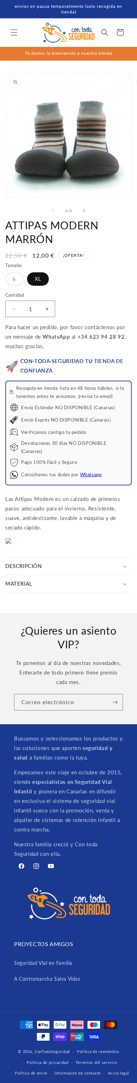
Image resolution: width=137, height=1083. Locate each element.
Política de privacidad (47, 1062)
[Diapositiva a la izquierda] (53, 210)
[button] (14, 32)
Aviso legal (118, 1073)
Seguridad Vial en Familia (43, 963)
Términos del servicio (96, 1062)
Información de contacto (77, 1073)
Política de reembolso (98, 1051)
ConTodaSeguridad (52, 1051)
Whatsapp (91, 474)
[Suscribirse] (115, 702)
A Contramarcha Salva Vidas (47, 979)
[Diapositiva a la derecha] (84, 210)
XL (38, 279)
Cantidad (14, 295)
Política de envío (31, 1073)
